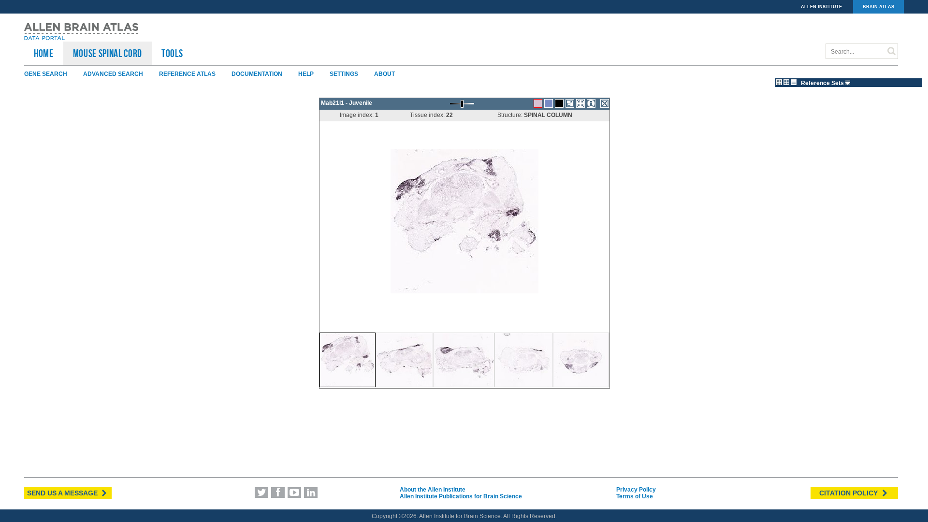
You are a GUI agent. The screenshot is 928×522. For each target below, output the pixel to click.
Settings (344, 74)
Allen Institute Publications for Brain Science (461, 496)
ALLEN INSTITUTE (821, 6)
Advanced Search (113, 74)
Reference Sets (823, 83)
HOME (44, 53)
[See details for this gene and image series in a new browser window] (591, 103)
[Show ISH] (538, 103)
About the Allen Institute (432, 489)
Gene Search (45, 74)
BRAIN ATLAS (878, 6)
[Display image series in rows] (794, 82)
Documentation (257, 74)
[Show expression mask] (559, 103)
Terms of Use (634, 496)
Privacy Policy (636, 489)
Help (306, 74)
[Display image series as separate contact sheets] (786, 82)
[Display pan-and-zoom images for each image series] (779, 82)
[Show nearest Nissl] (548, 103)
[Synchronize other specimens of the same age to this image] (580, 103)
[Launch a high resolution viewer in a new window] (570, 103)
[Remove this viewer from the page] (604, 103)
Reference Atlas (187, 74)
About (384, 74)
